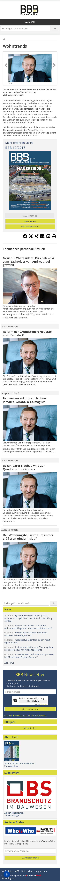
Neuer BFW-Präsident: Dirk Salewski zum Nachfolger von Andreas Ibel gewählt (28, 261)
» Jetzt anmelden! (30, 709)
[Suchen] (55, 28)
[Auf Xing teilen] (37, 237)
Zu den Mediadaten (14, 812)
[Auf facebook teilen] (25, 237)
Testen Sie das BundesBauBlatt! (19, 763)
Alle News (9, 662)
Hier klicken (33, 701)
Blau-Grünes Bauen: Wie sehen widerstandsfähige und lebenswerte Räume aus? (28, 627)
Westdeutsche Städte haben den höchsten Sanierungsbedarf (25, 634)
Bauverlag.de (7, 878)
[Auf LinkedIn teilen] (42, 237)
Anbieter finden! (31, 857)
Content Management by (13, 875)
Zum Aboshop (11, 766)
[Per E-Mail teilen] (48, 236)
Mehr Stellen (30, 728)
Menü (31, 21)
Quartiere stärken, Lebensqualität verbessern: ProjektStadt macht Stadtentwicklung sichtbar (28, 618)
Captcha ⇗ (41, 704)
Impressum (41, 871)
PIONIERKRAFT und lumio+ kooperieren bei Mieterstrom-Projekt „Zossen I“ (29, 655)
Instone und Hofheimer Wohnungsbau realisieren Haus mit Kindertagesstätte (28, 648)
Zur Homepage (11, 815)
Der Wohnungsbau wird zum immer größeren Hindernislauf (28, 536)
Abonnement (30, 221)
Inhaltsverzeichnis (30, 226)
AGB (17, 871)
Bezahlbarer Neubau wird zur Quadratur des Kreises (24, 467)
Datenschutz (27, 871)
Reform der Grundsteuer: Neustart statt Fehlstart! (27, 333)
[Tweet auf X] (31, 237)
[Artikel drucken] (54, 236)
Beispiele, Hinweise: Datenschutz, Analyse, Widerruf (25, 715)
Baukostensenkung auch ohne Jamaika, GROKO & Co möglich (24, 400)
